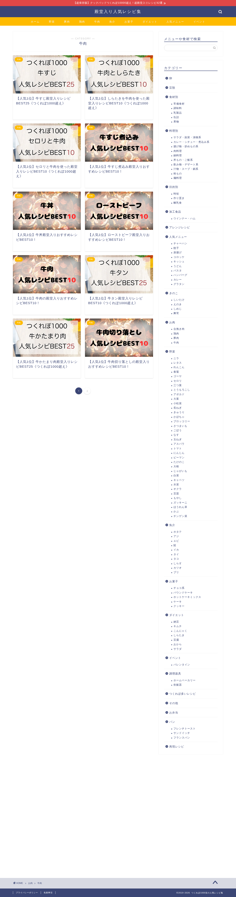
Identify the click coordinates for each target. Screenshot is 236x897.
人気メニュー (175, 21)
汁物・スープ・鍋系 (185, 169)
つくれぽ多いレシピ (182, 693)
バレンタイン (181, 664)
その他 (173, 703)
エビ (176, 540)
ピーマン (179, 457)
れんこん (179, 367)
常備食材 (179, 103)
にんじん (179, 453)
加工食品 (175, 211)
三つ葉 (177, 385)
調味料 (177, 108)
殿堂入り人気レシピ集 (118, 11)
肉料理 (177, 151)
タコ (176, 558)
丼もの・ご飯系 (183, 160)
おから (177, 644)
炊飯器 (177, 684)
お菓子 (128, 21)
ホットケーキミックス (187, 597)
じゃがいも (180, 471)
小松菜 (177, 403)
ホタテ (177, 531)
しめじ (177, 308)
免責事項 (48, 892)
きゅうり (179, 412)
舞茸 (176, 313)
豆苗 (176, 493)
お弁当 (173, 712)
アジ (176, 536)
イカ (176, 549)
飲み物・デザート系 (185, 164)
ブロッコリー (181, 421)
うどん (177, 266)
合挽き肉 (179, 329)
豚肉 (67, 21)
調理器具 (175, 673)
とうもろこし (181, 389)
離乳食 (177, 202)
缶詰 (176, 117)
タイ (176, 554)
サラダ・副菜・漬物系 (187, 137)
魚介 (112, 21)
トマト (177, 448)
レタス (177, 362)
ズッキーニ (180, 502)
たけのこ (179, 462)
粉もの (177, 173)
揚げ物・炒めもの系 (185, 146)
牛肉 (97, 21)
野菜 (52, 21)
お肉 (172, 322)
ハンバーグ (180, 275)
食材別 (173, 96)
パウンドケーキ (183, 592)
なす (176, 434)
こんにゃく (180, 630)
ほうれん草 (180, 507)
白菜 (176, 475)
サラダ (177, 649)
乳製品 (177, 112)
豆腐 (176, 640)
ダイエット (150, 21)
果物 (176, 121)
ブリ (176, 572)
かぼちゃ (179, 417)
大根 (176, 466)
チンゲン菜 (180, 516)
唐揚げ (177, 252)
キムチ (177, 626)
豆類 (172, 87)
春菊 (176, 371)
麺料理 (177, 178)
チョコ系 (179, 588)
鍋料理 (177, 155)
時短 (176, 193)
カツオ (177, 567)
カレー (177, 279)
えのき (177, 304)
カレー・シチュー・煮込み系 (191, 142)
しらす (177, 563)
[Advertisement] (186, 813)
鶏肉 (82, 21)
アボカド (179, 394)
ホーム (35, 21)
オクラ (177, 489)
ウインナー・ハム (184, 218)
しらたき (179, 635)
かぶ (176, 511)
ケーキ (177, 601)
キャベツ (179, 480)
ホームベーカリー (184, 680)
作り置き (179, 198)
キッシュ (179, 261)
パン (172, 721)
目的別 (173, 186)
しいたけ (179, 299)
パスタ (177, 270)
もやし (177, 498)
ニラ (176, 358)
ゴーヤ (177, 376)
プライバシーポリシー (27, 892)
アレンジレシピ (179, 227)
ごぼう (177, 430)
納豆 (176, 621)
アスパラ (179, 443)
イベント (199, 21)
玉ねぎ (177, 439)
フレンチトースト (184, 728)
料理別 (173, 130)
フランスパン (181, 737)
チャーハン (180, 243)
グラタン (179, 284)
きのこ (173, 293)
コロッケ (179, 257)
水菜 (176, 484)
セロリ (177, 380)
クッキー (179, 606)
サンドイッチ (181, 733)
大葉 (176, 398)
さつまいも (180, 426)
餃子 (176, 248)
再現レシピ (176, 746)
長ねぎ (177, 407)
